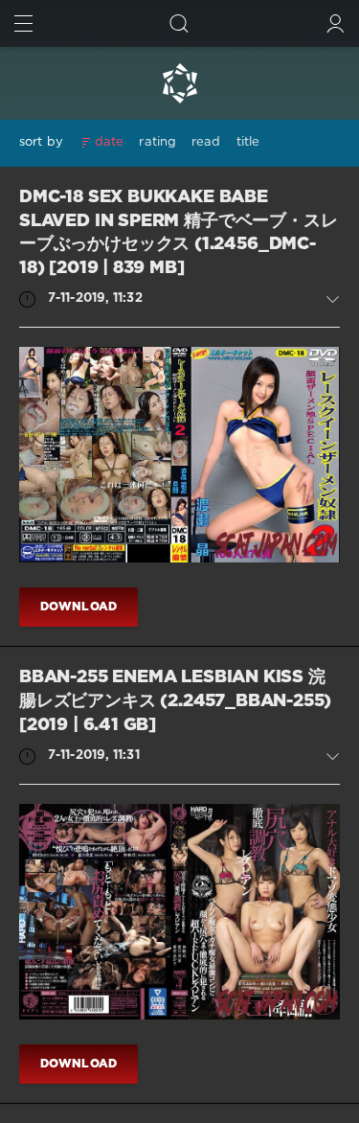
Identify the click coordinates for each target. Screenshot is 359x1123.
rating (157, 142)
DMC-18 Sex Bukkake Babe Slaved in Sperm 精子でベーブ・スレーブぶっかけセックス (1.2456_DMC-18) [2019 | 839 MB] (178, 233)
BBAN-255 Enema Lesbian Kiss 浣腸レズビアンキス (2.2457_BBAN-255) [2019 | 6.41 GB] (175, 701)
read (205, 142)
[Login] (335, 23)
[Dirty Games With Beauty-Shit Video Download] (179, 83)
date (109, 142)
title (248, 142)
